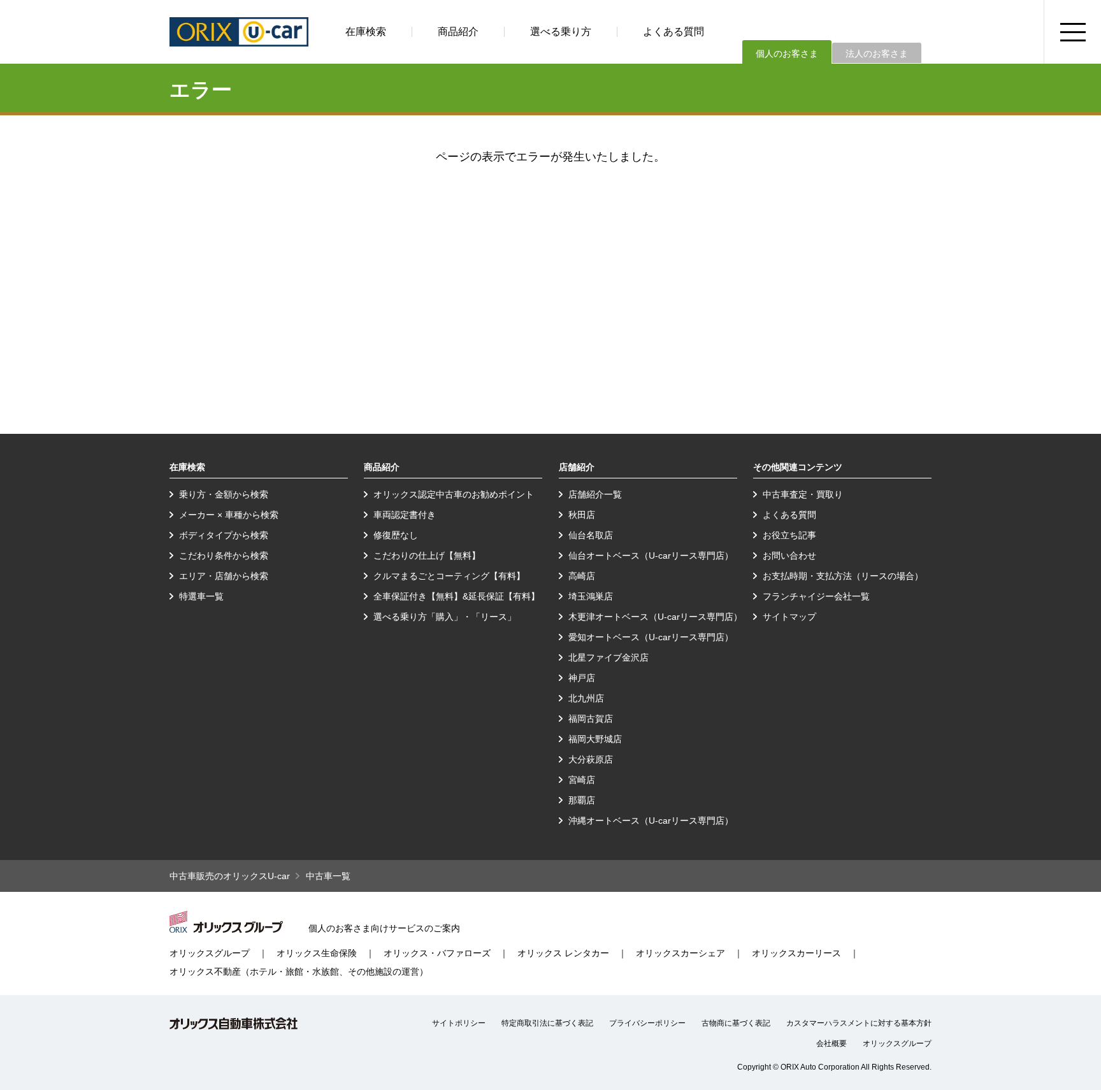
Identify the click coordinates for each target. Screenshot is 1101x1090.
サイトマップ (789, 617)
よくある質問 (673, 31)
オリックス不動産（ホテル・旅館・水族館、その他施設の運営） (298, 971)
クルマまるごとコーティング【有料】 (449, 576)
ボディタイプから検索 (223, 535)
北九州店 (586, 698)
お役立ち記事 (789, 535)
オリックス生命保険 (317, 953)
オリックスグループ (209, 953)
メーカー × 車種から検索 (228, 515)
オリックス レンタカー (563, 953)
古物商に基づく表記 (736, 1023)
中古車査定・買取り (803, 494)
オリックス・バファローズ (437, 953)
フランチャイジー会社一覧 (816, 596)
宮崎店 (581, 780)
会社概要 (831, 1043)
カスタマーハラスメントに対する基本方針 (859, 1023)
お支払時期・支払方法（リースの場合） (843, 576)
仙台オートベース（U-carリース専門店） (650, 555)
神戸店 (581, 678)
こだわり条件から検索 (223, 555)
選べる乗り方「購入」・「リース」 (444, 617)
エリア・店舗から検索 (223, 576)
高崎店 (581, 576)
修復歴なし (395, 535)
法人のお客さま (877, 53)
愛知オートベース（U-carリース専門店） (650, 637)
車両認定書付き (404, 515)
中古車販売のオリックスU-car (229, 876)
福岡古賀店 (590, 719)
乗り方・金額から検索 (223, 494)
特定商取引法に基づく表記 (547, 1023)
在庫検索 (365, 31)
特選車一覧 (201, 596)
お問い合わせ (789, 555)
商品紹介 (458, 31)
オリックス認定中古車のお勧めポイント (453, 494)
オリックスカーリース (796, 953)
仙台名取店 (590, 535)
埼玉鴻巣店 (590, 596)
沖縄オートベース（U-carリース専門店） (650, 820)
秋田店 (581, 515)
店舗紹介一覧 (595, 494)
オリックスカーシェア (680, 953)
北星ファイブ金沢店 (608, 657)
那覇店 (581, 800)
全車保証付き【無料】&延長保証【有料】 (456, 596)
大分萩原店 (590, 759)
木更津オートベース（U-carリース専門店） (655, 617)
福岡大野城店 (595, 739)
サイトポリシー (459, 1023)
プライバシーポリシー (647, 1023)
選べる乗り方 (560, 31)
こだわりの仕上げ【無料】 (426, 555)
